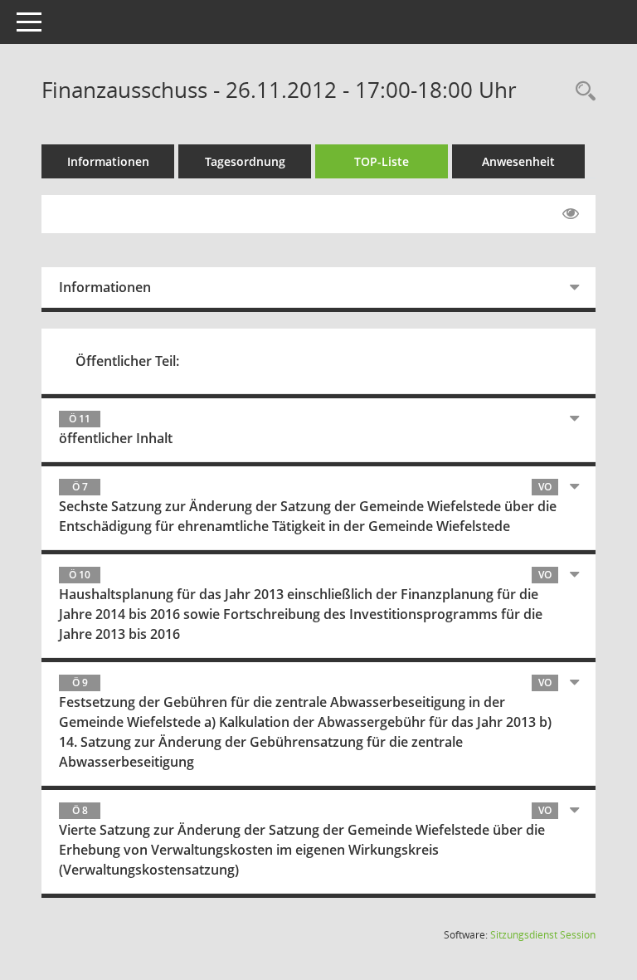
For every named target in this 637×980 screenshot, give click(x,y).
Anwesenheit (518, 161)
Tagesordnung (245, 161)
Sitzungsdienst (543, 935)
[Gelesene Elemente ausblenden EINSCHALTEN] (570, 214)
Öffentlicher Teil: (127, 361)
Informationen (108, 161)
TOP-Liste (381, 161)
